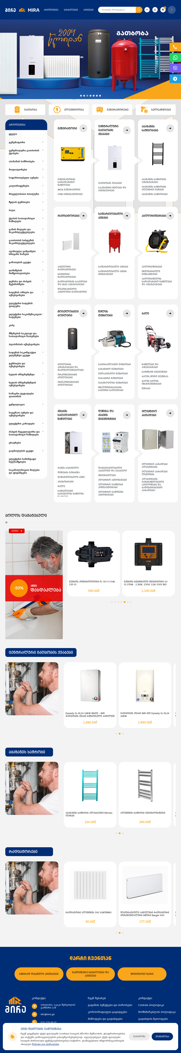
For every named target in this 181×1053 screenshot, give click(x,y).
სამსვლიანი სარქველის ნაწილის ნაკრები (71, 494)
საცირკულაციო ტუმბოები (114, 364)
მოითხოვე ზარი (142, 974)
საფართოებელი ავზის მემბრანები (112, 272)
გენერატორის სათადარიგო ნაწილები (66, 182)
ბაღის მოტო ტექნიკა (155, 376)
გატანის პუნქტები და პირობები (110, 1005)
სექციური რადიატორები (67, 275)
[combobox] (41, 652)
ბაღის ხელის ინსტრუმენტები (151, 382)
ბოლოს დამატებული (26, 515)
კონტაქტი (145, 998)
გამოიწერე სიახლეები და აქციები (90, 974)
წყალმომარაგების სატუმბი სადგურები (110, 389)
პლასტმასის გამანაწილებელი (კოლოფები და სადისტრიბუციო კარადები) (153, 485)
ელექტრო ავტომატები (112, 480)
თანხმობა (162, 1036)
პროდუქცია (51, 10)
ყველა (13, 134)
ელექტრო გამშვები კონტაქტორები (110, 486)
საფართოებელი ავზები (113, 267)
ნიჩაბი (146, 388)
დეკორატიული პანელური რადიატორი (72, 290)
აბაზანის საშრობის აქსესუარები (154, 180)
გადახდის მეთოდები (153, 1018)
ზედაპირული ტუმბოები (113, 373)
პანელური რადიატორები (67, 268)
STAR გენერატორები (70, 194)
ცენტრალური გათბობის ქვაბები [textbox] (41, 652)
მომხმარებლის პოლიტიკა (157, 1012)
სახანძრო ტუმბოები (111, 369)
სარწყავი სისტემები (154, 372)
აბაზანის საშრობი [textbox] (27, 752)
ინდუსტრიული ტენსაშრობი (151, 272)
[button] (81, 96)
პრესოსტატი (66, 482)
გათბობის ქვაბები (110, 183)
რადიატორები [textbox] (23, 852)
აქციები (88, 10)
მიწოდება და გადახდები (105, 1018)
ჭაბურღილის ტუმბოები (113, 383)
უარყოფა (139, 1036)
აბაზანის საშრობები (155, 194)
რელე (61, 486)
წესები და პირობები (45, 1044)
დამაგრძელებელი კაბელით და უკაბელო (112, 469)
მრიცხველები (107, 475)
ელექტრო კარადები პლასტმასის (155, 465)
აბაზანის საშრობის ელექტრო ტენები (154, 188)
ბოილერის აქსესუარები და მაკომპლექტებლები (71, 367)
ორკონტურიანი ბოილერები (67, 376)
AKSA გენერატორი (69, 189)
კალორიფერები (152, 267)
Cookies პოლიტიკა (151, 1005)
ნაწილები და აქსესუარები (150, 366)
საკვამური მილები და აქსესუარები (112, 189)
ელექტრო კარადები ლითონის (155, 473)
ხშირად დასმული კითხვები (39, 974)
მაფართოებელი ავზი (71, 477)
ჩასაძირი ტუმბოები (110, 378)
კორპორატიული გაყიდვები (107, 1012)
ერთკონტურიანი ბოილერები (68, 383)
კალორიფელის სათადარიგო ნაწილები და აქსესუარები (157, 282)
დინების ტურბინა (69, 472)
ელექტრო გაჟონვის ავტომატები (110, 493)
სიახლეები (71, 10)
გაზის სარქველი (68, 468)
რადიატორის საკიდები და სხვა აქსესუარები (72, 283)
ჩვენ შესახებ (97, 998)
